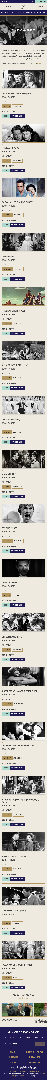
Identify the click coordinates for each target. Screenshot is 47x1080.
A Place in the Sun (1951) (15, 365)
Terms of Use (13, 1071)
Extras (12, 1062)
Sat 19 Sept (7, 269)
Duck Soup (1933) (11, 419)
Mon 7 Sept (17, 160)
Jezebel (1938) (9, 256)
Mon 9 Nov (17, 649)
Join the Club (7, 2)
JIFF (13, 13)
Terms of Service (25, 1076)
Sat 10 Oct (7, 432)
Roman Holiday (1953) (14, 910)
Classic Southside (33, 13)
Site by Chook (34, 1071)
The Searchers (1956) (13, 311)
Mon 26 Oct (18, 541)
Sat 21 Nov (7, 758)
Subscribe (40, 1044)
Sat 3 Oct (6, 378)
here (39, 64)
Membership (12, 1057)
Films (12, 1052)
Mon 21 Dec (17, 977)
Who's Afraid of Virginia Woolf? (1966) (20, 801)
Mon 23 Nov (18, 758)
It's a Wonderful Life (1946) (17, 965)
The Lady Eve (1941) (12, 148)
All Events (5, 13)
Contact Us (34, 1062)
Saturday (6, 106)
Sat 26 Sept (7, 323)
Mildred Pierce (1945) (14, 856)
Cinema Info (34, 1057)
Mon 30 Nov (18, 814)
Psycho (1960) (9, 528)
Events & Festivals (34, 1052)
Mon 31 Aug (17, 106)
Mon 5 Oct (17, 378)
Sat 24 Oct (7, 541)
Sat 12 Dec (6, 923)
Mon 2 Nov (17, 595)
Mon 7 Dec (17, 869)
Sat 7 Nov (6, 649)
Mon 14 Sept (18, 215)
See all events (23, 998)
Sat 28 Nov (7, 814)
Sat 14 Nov (7, 704)
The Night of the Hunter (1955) (19, 745)
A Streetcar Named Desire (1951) (19, 691)
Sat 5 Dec (6, 869)
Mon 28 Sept (18, 323)
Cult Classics (9, 1019)
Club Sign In (41, 2)
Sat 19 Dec (6, 977)
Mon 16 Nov (18, 704)
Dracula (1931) (10, 582)
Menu (40, 7)
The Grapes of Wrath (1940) (17, 93)
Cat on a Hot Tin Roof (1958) (17, 202)
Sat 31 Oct (6, 595)
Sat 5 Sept (6, 160)
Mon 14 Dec (17, 923)
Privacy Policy (24, 1071)
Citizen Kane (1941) (12, 636)
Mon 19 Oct (17, 486)
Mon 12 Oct (17, 432)
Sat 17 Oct (6, 486)
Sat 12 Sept (7, 215)
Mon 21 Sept (18, 269)
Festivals (20, 13)
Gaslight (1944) (10, 473)
